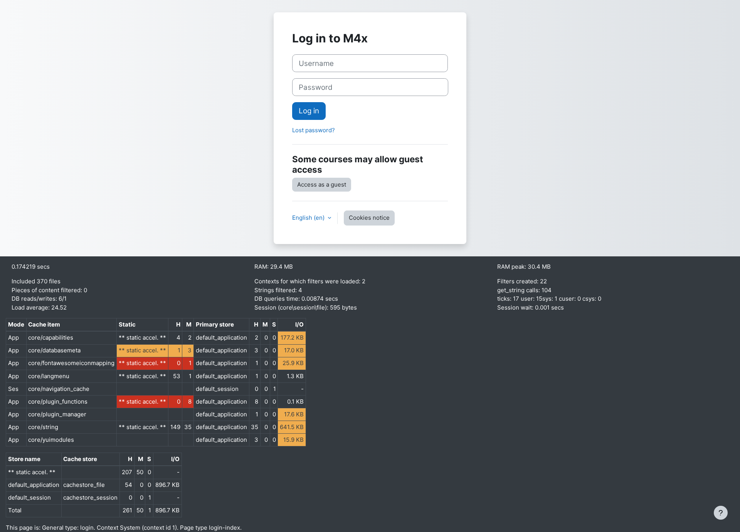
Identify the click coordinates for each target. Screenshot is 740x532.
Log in (309, 110)
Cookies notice (369, 217)
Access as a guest (321, 184)
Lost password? (313, 130)
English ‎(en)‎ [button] (309, 217)
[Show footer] (721, 513)
